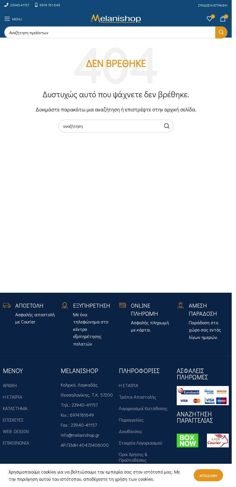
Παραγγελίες (131, 420)
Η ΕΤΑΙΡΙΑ (12, 397)
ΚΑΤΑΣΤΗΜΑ (15, 408)
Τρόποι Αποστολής (137, 397)
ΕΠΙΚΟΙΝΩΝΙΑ (16, 443)
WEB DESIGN (16, 431)
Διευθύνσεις (130, 431)
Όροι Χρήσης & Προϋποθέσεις (133, 457)
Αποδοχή (208, 475)
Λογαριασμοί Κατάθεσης (143, 408)
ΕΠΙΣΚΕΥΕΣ (13, 420)
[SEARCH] (221, 32)
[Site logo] (116, 18)
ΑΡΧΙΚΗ (10, 385)
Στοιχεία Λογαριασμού (140, 443)
